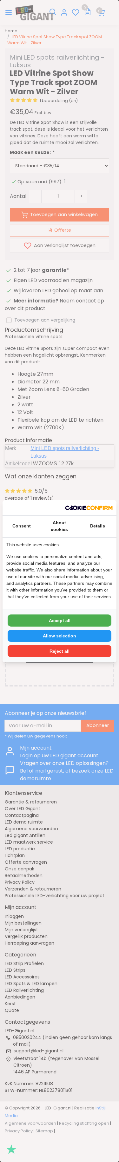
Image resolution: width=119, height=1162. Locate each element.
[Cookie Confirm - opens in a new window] (89, 508)
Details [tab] (97, 525)
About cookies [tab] (59, 526)
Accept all (59, 620)
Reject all (59, 651)
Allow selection (59, 635)
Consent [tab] (21, 525)
